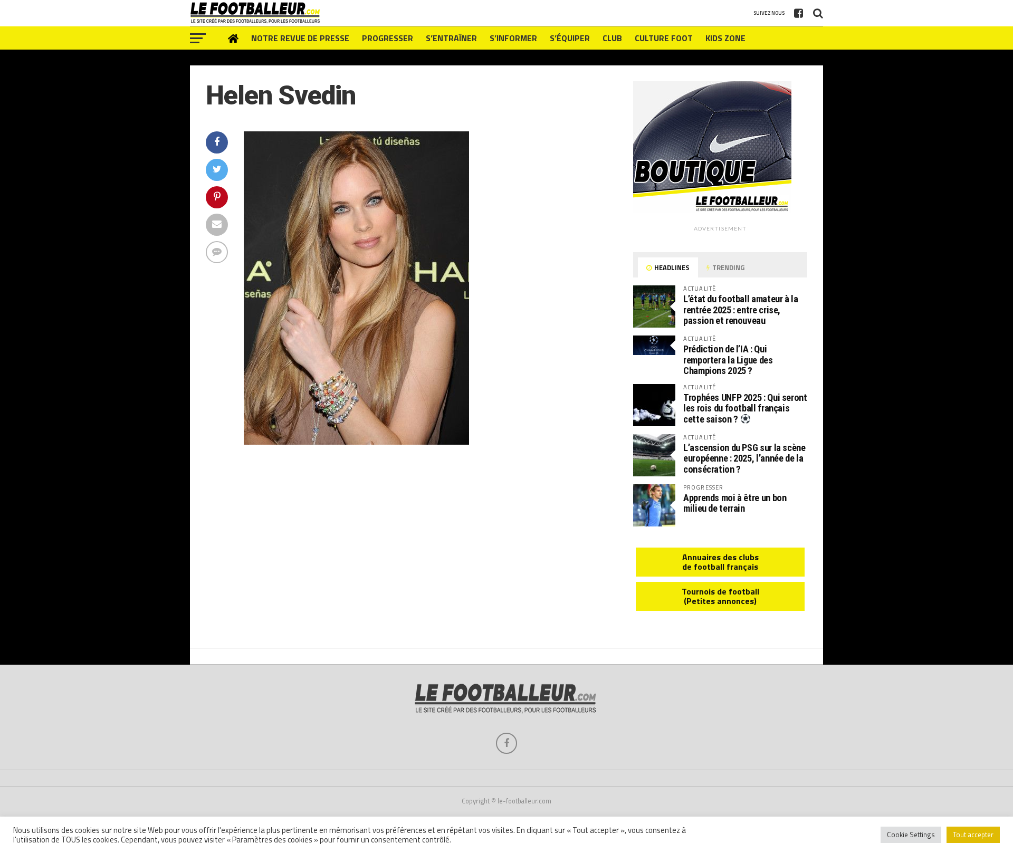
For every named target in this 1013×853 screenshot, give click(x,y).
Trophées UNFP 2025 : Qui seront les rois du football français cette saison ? (745, 408)
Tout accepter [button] (973, 834)
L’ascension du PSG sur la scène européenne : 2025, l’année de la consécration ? (744, 458)
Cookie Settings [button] (911, 834)
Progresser (387, 38)
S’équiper (570, 38)
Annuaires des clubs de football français (720, 562)
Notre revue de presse (300, 38)
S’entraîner (451, 38)
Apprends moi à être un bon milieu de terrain (734, 503)
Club (612, 38)
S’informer (513, 38)
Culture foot (664, 38)
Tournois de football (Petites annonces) (720, 596)
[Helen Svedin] (356, 441)
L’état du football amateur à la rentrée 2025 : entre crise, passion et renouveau (740, 309)
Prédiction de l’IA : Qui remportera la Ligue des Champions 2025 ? (728, 359)
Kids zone (725, 38)
